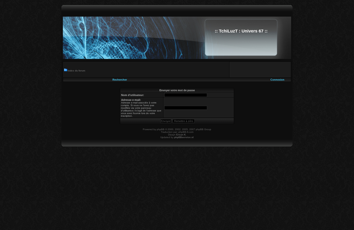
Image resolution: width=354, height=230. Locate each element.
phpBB (160, 129)
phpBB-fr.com (185, 132)
